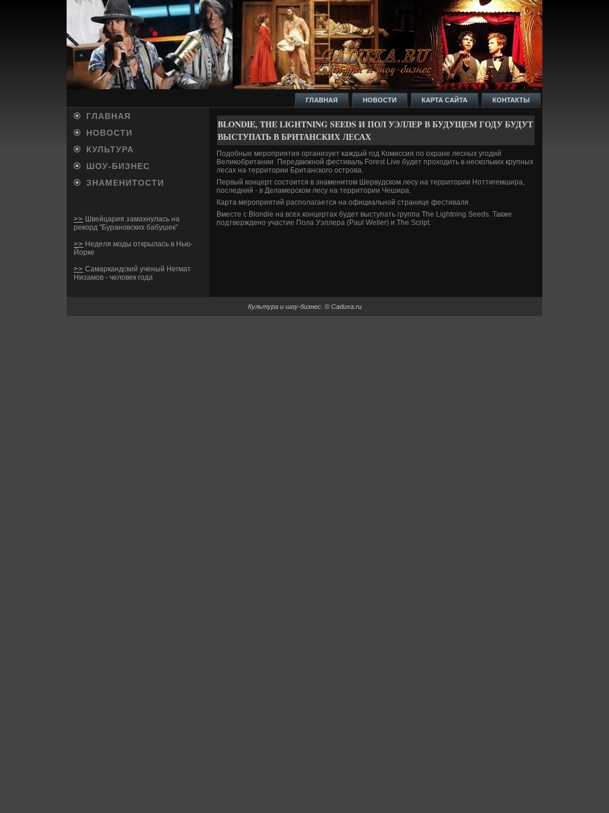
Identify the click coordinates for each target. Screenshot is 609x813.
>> (78, 219)
